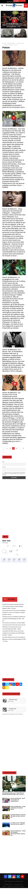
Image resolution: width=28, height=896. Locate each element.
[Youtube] (22, 876)
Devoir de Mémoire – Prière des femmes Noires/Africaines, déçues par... (18, 833)
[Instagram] (14, 876)
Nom (3, 461)
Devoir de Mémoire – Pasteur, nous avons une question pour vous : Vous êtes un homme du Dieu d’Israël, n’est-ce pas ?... (14, 793)
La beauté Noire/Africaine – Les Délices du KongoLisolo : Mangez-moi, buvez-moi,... (21, 32)
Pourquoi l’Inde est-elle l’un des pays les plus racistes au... (18, 816)
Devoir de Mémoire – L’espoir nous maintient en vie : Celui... (7, 32)
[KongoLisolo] (5, 711)
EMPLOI (4, 886)
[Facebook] (5, 876)
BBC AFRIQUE (11, 599)
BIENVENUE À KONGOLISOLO (13, 1)
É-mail (3, 467)
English (16, 0)
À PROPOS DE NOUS (8, 884)
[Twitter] (10, 876)
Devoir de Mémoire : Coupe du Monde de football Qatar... (18, 808)
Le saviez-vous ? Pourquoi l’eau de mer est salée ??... (17, 823)
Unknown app (13, 699)
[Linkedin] (18, 876)
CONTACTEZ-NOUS (18, 884)
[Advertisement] (8, 508)
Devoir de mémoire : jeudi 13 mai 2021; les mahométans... (17, 800)
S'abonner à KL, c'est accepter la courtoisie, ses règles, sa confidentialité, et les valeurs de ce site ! (13, 473)
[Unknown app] (5, 702)
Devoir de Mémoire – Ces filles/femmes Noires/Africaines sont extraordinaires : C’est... (14, 24)
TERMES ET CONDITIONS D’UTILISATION (15, 886)
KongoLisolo (12, 708)
